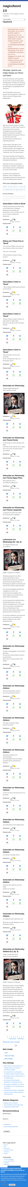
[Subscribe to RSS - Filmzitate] (11, 1042)
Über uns (6, 1144)
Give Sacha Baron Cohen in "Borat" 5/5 (15, 292)
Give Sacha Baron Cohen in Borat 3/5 (11, 220)
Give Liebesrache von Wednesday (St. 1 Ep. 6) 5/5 (15, 625)
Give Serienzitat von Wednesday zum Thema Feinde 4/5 (13, 454)
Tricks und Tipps (9, 1055)
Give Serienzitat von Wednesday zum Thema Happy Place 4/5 (13, 486)
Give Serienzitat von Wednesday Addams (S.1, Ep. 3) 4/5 (13, 1016)
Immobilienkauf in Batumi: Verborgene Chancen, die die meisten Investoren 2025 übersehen (14, 1092)
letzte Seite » (21, 1038)
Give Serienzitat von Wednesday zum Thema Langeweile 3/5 (11, 518)
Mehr (24, 1096)
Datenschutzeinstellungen (14, 1166)
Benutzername (7, 1113)
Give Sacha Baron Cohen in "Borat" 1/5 (10, 292)
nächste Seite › (13, 1038)
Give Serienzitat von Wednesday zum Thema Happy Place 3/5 (11, 486)
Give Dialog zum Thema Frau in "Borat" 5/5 (15, 260)
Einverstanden (4, 1184)
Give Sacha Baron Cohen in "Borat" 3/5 (11, 292)
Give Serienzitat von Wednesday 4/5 (13, 416)
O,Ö (7, 189)
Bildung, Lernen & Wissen (11, 1103)
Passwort (6, 1118)
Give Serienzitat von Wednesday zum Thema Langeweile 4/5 (13, 518)
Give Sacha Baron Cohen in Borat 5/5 (15, 220)
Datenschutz (7, 1148)
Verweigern (12, 1184)
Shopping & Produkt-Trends (11, 1106)
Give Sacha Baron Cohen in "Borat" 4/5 (13, 292)
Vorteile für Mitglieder (9, 1159)
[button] (9, 227)
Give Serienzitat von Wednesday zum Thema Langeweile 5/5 (15, 518)
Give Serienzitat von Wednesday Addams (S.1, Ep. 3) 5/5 (15, 1016)
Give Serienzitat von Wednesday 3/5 (11, 416)
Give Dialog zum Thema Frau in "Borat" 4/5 (13, 260)
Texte (6, 1052)
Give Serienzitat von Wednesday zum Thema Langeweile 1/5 (10, 518)
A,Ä (4, 186)
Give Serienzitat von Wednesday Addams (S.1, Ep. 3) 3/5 (11, 1016)
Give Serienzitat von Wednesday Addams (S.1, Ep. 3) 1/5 (10, 1016)
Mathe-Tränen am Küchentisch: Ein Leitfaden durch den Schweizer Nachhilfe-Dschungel (13, 1067)
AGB (5, 1146)
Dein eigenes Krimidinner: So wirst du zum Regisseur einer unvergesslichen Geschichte (14, 1086)
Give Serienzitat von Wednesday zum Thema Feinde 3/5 (11, 454)
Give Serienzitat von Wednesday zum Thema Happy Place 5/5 (15, 486)
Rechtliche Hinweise (8, 1150)
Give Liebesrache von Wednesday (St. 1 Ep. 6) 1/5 (10, 625)
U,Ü (17, 189)
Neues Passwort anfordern (11, 1126)
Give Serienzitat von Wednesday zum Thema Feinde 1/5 (10, 454)
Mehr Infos (3, 1182)
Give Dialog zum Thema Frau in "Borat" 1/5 (10, 260)
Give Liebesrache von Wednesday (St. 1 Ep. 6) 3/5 (11, 625)
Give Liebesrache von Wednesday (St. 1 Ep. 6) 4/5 (13, 625)
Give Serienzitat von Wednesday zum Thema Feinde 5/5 (15, 454)
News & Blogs (9, 1058)
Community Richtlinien (9, 1161)
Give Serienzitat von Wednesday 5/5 (15, 416)
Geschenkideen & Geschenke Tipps (13, 1105)
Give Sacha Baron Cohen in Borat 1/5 (10, 220)
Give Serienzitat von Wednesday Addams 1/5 (10, 664)
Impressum (6, 1151)
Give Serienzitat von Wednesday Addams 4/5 (13, 664)
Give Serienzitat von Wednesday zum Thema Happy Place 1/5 (10, 486)
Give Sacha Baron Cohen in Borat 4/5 (13, 220)
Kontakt (5, 1153)
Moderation (6, 1164)
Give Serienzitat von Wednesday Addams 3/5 (11, 664)
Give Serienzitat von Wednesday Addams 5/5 (15, 664)
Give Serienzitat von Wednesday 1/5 (10, 416)
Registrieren (7, 1124)
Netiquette (6, 1162)
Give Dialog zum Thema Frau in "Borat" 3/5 (11, 260)
